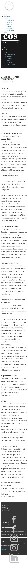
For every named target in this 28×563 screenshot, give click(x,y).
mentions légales (6, 524)
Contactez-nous (5, 522)
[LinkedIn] (14, 562)
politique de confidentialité (8, 527)
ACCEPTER (3, 549)
